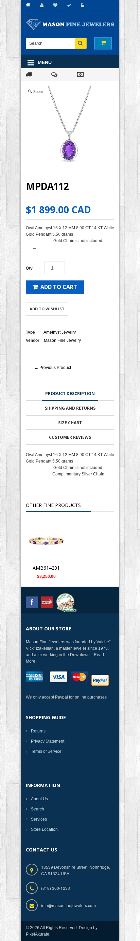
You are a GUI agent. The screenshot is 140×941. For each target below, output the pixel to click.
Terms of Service (46, 751)
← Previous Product (52, 367)
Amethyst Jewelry (59, 332)
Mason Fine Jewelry (62, 340)
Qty (29, 268)
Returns (38, 731)
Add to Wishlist (47, 308)
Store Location (44, 829)
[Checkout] (68, 5)
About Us (39, 799)
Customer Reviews (70, 437)
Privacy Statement (47, 741)
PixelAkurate (37, 934)
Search (37, 809)
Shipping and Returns (70, 408)
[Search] (81, 43)
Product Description (70, 393)
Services (39, 819)
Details (48, 541)
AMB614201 (46, 568)
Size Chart (70, 423)
